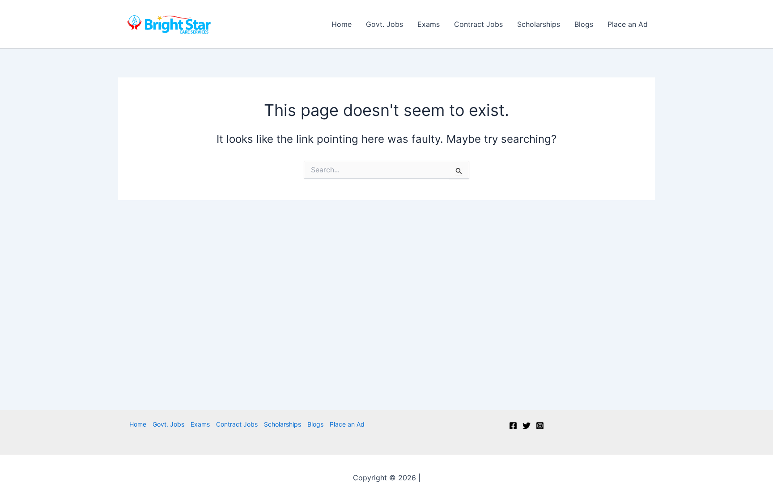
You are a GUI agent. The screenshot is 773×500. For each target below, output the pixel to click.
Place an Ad (627, 24)
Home (341, 24)
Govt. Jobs (384, 24)
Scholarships (538, 24)
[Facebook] (513, 426)
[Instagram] (540, 426)
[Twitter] (526, 426)
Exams (428, 24)
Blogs (583, 24)
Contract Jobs (478, 24)
